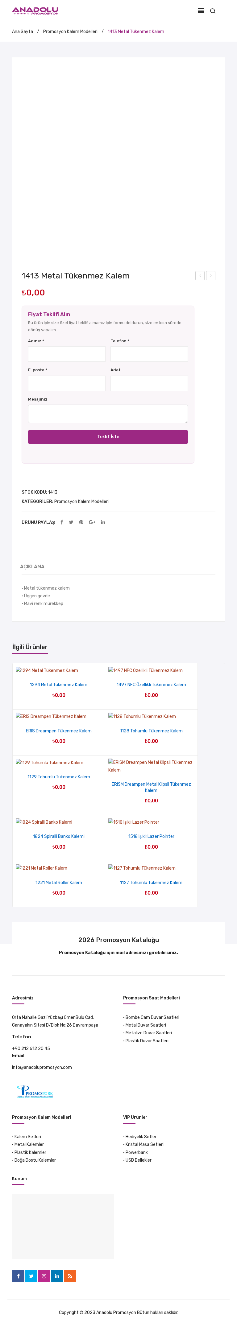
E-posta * (37, 370)
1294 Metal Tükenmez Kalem (58, 684)
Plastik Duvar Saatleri (147, 1041)
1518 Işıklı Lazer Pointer (151, 836)
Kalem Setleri (28, 1136)
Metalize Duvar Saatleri (149, 1033)
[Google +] (92, 522)
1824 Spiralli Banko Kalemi (59, 836)
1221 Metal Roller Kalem (58, 882)
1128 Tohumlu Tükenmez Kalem (151, 731)
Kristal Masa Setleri (145, 1144)
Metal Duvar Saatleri (146, 1025)
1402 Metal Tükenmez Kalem (210, 276)
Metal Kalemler (29, 1144)
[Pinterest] (81, 522)
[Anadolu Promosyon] (35, 10)
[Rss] (70, 1276)
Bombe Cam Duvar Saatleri (152, 1017)
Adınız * (36, 341)
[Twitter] (71, 522)
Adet (115, 370)
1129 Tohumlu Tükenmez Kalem (58, 777)
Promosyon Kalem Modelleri (70, 31)
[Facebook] (61, 522)
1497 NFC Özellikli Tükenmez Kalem (151, 684)
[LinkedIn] (103, 522)
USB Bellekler (139, 1160)
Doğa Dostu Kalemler (35, 1160)
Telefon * (119, 341)
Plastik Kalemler (30, 1152)
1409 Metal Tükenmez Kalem (200, 276)
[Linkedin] (57, 1276)
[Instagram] (44, 1276)
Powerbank (137, 1152)
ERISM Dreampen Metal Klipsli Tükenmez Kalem (151, 787)
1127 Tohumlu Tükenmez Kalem (151, 882)
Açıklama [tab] (32, 567)
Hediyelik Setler (141, 1136)
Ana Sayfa (22, 31)
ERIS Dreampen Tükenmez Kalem (59, 731)
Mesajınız (38, 399)
